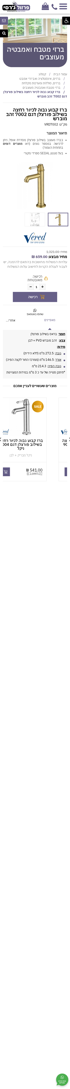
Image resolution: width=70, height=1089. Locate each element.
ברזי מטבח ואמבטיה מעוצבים (41, 88)
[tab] (49, 320)
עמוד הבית (60, 74)
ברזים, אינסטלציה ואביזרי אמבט (39, 79)
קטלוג (42, 74)
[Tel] (54, 9)
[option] (35, 185)
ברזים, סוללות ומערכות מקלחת (41, 83)
